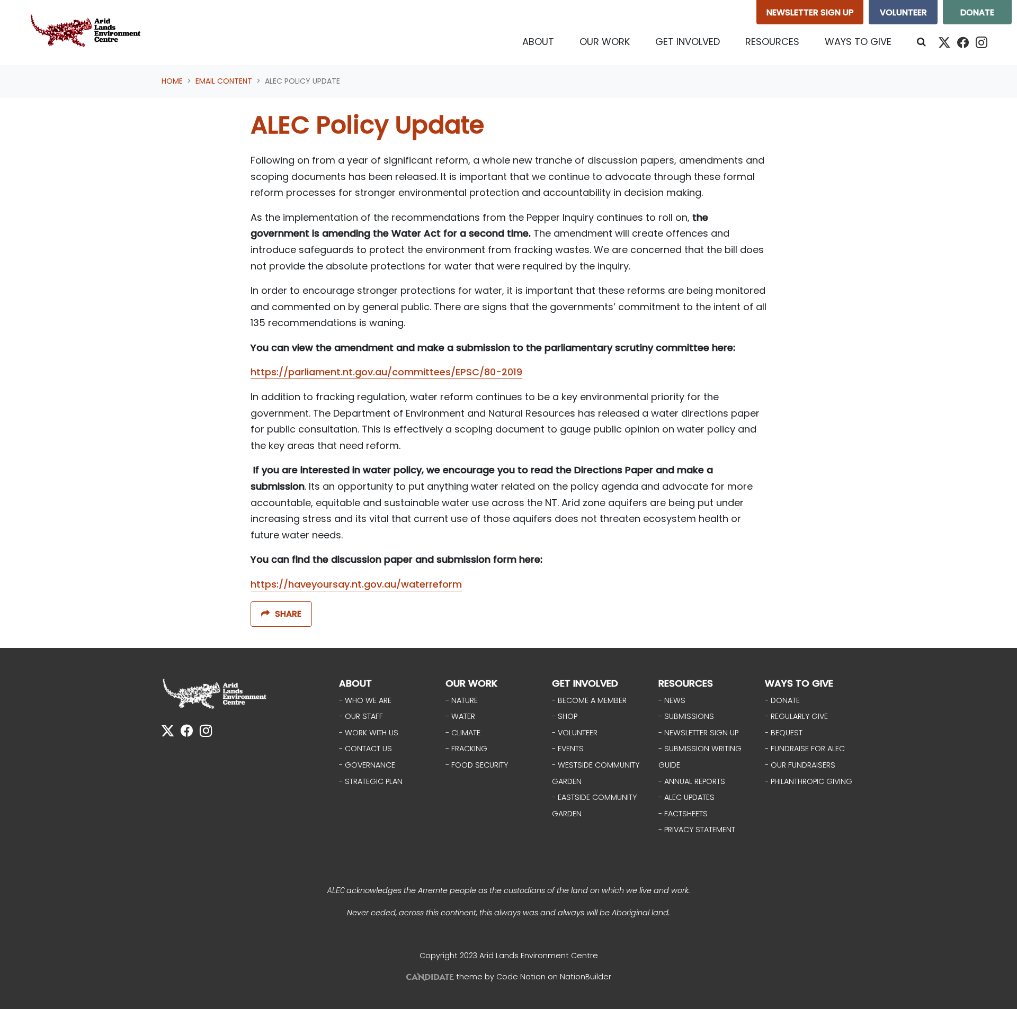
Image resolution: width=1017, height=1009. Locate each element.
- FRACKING (466, 748)
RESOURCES (685, 683)
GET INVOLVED (585, 683)
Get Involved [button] (687, 41)
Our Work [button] (604, 41)
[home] (88, 32)
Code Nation (521, 976)
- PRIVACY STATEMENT (696, 829)
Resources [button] (772, 41)
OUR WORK (471, 683)
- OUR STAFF (361, 716)
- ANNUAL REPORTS (691, 781)
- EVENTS (568, 748)
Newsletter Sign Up (809, 12)
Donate (977, 12)
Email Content (223, 81)
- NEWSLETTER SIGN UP (698, 732)
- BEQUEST (783, 732)
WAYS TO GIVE (799, 683)
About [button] (538, 41)
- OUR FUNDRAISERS (800, 765)
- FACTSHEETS (683, 813)
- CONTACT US (365, 748)
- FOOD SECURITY (476, 765)
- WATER (460, 716)
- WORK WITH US (368, 732)
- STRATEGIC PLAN (371, 781)
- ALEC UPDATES (686, 797)
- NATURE (461, 700)
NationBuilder (585, 976)
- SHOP (564, 716)
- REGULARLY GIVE (796, 716)
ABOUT (355, 683)
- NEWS (671, 700)
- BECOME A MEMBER (589, 700)
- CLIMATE (462, 732)
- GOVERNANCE (367, 765)
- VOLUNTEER (574, 732)
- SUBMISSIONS (686, 716)
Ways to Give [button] (858, 41)
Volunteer (903, 12)
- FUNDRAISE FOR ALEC (805, 748)
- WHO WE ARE (365, 700)
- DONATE (782, 700)
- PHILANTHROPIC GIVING (808, 781)
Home (172, 81)
